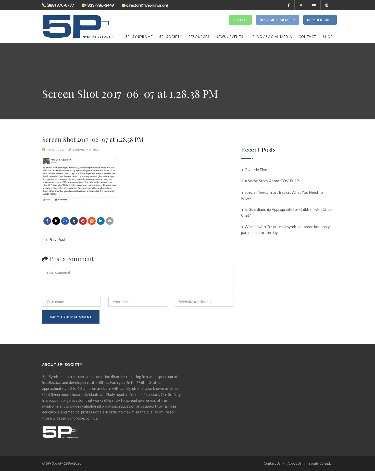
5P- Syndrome (139, 37)
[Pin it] (83, 221)
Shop (328, 37)
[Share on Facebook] (47, 221)
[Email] (110, 221)
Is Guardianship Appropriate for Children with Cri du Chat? (286, 212)
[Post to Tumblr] (74, 221)
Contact (307, 37)
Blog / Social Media (272, 37)
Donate (240, 20)
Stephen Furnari (86, 149)
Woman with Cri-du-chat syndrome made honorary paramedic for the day (285, 229)
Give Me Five (256, 169)
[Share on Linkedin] (92, 221)
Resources (199, 37)
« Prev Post (56, 239)
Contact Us (272, 463)
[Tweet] (56, 221)
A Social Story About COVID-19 (272, 180)
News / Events (229, 37)
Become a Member (277, 20)
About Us (295, 463)
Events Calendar (321, 463)
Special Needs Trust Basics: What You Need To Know (282, 195)
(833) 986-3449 (100, 5)
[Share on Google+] (65, 221)
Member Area (320, 20)
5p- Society (170, 37)
